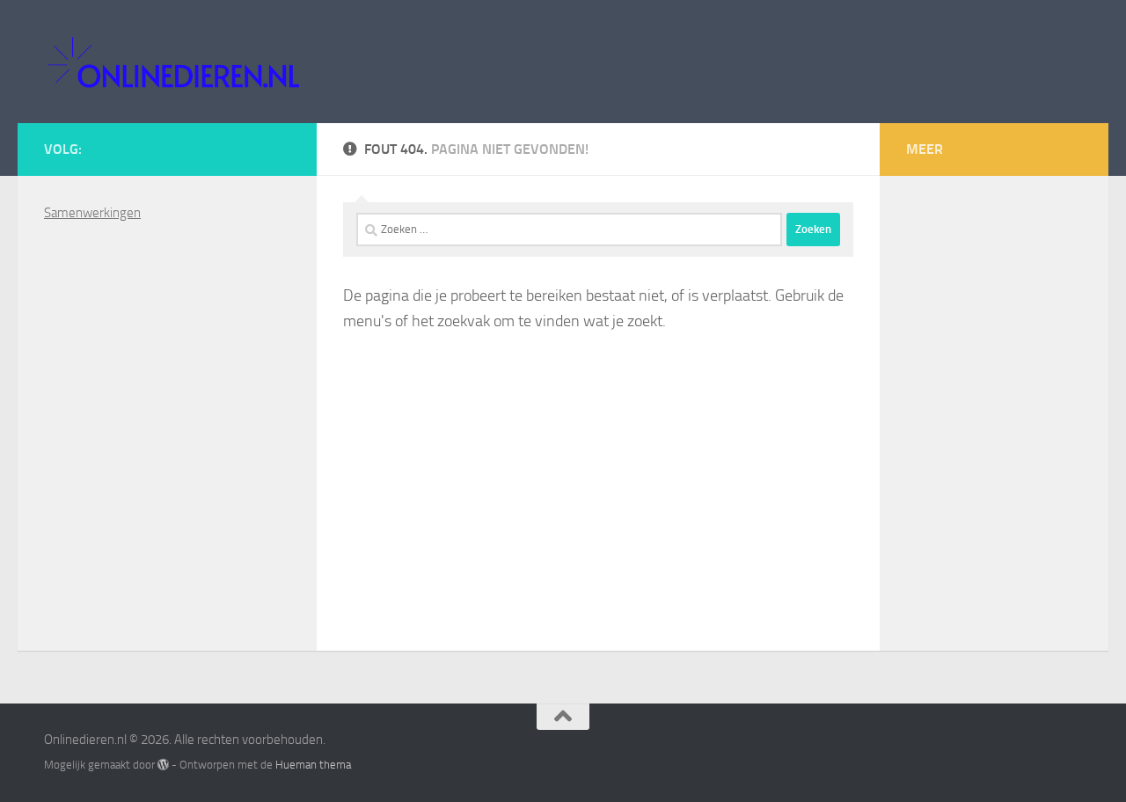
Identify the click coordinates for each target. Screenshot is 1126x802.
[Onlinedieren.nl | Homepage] (173, 61)
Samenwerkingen (92, 213)
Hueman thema (313, 764)
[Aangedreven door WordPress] (163, 764)
